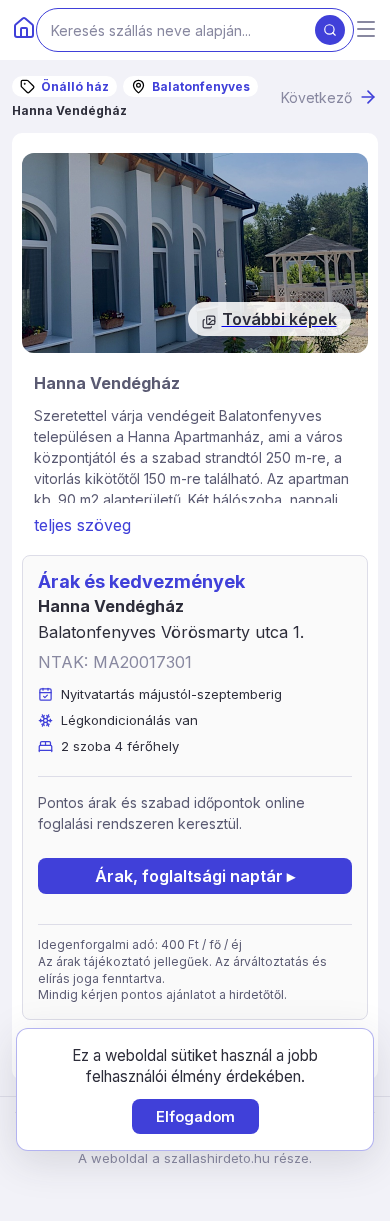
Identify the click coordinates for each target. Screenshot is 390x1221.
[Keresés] (330, 30)
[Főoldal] (24, 30)
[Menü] (366, 30)
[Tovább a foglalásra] (195, 253)
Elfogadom (195, 1116)
